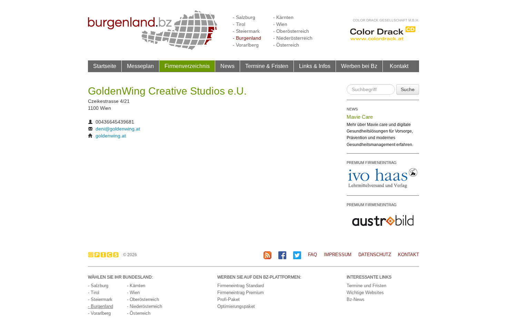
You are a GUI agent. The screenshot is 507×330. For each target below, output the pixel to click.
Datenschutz (374, 254)
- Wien (280, 24)
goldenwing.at (111, 135)
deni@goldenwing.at (118, 129)
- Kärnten (283, 17)
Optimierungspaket (236, 306)
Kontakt (399, 66)
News (227, 66)
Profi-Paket (228, 299)
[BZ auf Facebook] (282, 255)
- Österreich (286, 45)
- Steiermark (246, 31)
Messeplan (140, 66)
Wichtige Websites (365, 292)
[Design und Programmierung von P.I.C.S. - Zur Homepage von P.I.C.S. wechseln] (105, 254)
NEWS (352, 109)
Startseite (104, 66)
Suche (408, 89)
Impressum (337, 254)
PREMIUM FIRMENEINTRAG (372, 162)
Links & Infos (314, 66)
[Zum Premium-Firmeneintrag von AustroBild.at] (383, 219)
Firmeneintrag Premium (240, 292)
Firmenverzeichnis (187, 66)
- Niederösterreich (292, 38)
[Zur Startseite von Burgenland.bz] (152, 29)
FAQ (312, 254)
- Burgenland (247, 38)
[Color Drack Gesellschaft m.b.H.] (383, 33)
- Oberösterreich (291, 31)
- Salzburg (244, 17)
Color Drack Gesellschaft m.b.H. (386, 20)
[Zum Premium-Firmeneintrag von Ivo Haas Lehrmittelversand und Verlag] (383, 177)
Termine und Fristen (366, 285)
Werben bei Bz (359, 66)
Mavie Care (360, 117)
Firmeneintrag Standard (240, 285)
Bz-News (356, 299)
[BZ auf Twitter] (297, 255)
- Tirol (239, 24)
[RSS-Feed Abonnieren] (267, 255)
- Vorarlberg (246, 45)
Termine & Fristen (266, 66)
